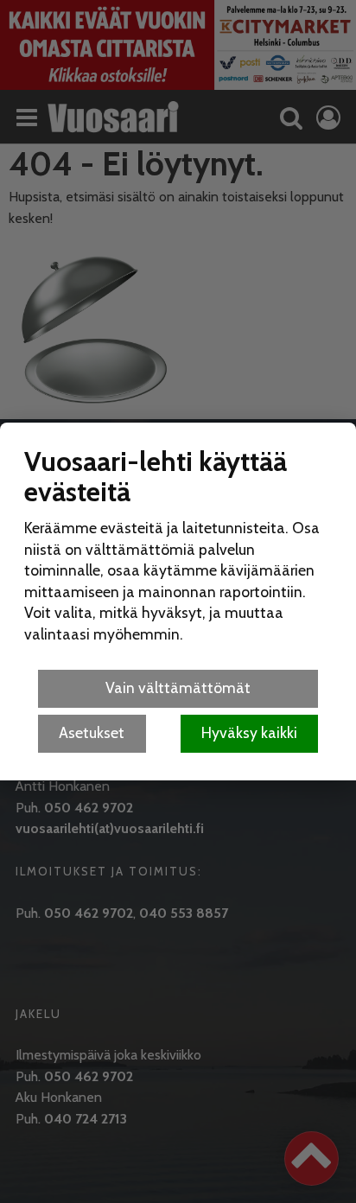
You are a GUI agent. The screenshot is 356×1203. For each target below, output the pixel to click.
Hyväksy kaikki (249, 732)
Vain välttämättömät (178, 687)
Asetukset (91, 732)
